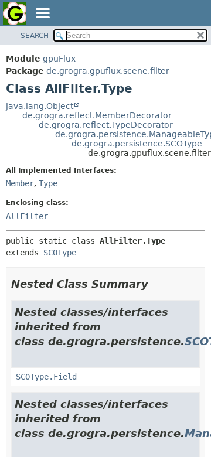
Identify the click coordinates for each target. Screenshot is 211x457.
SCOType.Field (46, 376)
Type (48, 183)
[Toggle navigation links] (42, 14)
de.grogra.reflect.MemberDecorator (97, 115)
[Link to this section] (156, 284)
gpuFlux (59, 58)
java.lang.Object (39, 106)
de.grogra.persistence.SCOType (137, 143)
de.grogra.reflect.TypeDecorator (106, 124)
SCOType (59, 252)
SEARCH (35, 36)
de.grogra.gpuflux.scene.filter (107, 71)
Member (20, 183)
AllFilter (27, 216)
